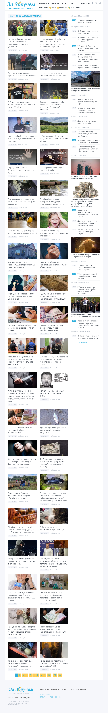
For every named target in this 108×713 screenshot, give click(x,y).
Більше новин (82, 342)
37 (55, 675)
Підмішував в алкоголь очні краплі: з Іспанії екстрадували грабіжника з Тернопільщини (21, 529)
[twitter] (96, 4)
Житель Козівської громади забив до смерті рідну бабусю (88, 232)
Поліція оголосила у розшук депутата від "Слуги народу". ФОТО (52, 393)
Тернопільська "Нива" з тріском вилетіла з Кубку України (87, 101)
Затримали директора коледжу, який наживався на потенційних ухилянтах (22, 201)
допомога (63, 8)
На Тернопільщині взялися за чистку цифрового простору (88, 40)
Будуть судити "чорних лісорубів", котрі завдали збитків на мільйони (19, 495)
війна (54, 8)
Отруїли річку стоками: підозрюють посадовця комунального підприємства (52, 201)
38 (60, 675)
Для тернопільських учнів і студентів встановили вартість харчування (88, 223)
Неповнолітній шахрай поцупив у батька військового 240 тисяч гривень (22, 327)
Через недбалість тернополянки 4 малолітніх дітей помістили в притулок (22, 138)
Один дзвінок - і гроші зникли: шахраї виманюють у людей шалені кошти (21, 296)
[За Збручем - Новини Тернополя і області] (21, 4)
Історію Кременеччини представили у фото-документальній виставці (87, 110)
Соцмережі (84, 3)
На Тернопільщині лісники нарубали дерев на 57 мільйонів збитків (54, 138)
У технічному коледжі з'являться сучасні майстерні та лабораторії (89, 134)
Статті (73, 3)
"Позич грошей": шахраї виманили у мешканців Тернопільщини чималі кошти (53, 629)
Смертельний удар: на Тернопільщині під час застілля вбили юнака (53, 264)
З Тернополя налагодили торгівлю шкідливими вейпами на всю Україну (21, 104)
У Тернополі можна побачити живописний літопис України (86, 268)
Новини (55, 3)
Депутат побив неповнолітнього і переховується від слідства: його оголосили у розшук (22, 461)
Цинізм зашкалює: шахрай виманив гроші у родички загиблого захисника (51, 327)
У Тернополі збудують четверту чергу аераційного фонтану (88, 48)
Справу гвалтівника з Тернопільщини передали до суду (21, 170)
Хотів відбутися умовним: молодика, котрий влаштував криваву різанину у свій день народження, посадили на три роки (21, 396)
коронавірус (75, 8)
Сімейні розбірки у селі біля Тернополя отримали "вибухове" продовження (20, 663)
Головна (44, 3)
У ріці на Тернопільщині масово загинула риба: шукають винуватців (53, 430)
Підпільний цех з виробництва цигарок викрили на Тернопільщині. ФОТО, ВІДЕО (53, 296)
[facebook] (93, 4)
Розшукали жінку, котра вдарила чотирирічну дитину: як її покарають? (54, 233)
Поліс (64, 3)
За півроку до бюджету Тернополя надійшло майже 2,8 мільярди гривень (88, 149)
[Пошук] (100, 3)
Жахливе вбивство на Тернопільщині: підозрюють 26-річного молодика (22, 264)
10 (49, 675)
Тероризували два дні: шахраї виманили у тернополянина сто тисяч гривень (22, 561)
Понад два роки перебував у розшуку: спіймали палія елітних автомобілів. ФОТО (54, 663)
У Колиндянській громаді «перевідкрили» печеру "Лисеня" (87, 276)
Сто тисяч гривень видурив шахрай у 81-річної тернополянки (20, 430)
